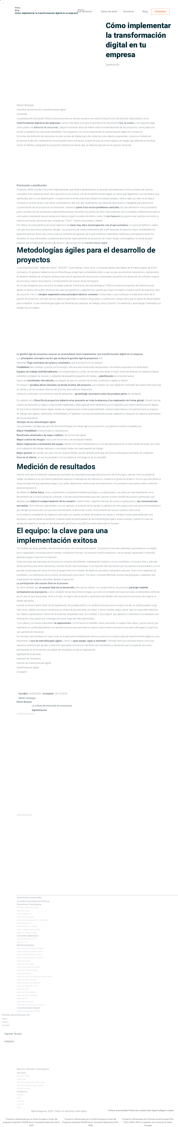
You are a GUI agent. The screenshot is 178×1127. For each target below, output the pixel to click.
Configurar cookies (165, 1110)
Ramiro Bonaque (27, 698)
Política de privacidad (118, 1110)
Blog (145, 11)
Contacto (160, 11)
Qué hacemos (84, 11)
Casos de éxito (109, 11)
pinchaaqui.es (113, 216)
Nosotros (128, 11)
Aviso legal (151, 1110)
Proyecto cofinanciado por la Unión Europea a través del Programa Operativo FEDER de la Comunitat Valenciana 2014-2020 (90, 1122)
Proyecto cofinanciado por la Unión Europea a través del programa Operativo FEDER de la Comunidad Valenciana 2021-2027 (31, 1122)
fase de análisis (126, 123)
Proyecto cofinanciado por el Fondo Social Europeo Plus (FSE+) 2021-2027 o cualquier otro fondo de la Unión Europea (148, 1122)
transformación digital (96, 243)
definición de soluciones (46, 127)
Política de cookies (137, 1110)
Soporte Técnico (13, 1033)
